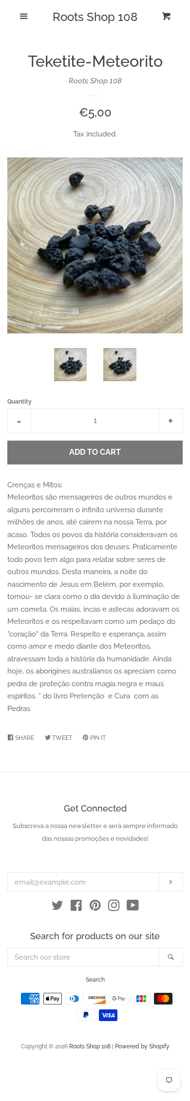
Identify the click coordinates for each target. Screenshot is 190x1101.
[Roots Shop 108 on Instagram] (114, 907)
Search (95, 979)
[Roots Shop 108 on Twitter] (57, 907)
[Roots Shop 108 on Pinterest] (95, 907)
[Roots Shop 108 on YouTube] (133, 907)
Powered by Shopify (142, 1046)
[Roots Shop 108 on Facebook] (76, 907)
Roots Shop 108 (95, 17)
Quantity (19, 401)
